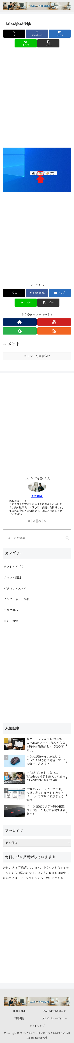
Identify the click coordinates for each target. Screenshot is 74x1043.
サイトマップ (37, 1026)
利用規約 (19, 1018)
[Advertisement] (37, 100)
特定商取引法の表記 (54, 1011)
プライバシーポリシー (55, 1018)
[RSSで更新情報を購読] (54, 331)
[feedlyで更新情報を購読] (20, 331)
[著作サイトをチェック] (20, 322)
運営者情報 (19, 1011)
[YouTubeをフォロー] (54, 322)
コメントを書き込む (37, 355)
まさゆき (37, 496)
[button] (48, 43)
